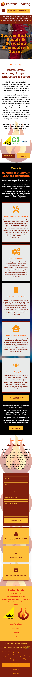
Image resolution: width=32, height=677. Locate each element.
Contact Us (16, 632)
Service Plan (16, 629)
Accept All (16, 665)
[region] (16, 663)
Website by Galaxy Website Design (12, 647)
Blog (16, 636)
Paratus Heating (18, 3)
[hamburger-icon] (4, 11)
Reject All (16, 673)
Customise (16, 669)
